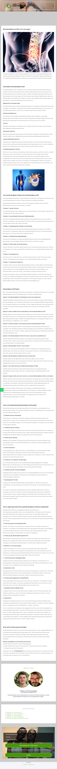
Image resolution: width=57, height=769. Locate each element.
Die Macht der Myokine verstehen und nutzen (17, 718)
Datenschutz (31, 764)
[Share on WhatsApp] (2, 390)
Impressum (25, 764)
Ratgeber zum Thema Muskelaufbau (15, 717)
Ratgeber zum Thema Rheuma (14, 712)
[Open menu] (53, 5)
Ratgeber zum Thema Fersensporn (15, 714)
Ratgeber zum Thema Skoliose (14, 715)
